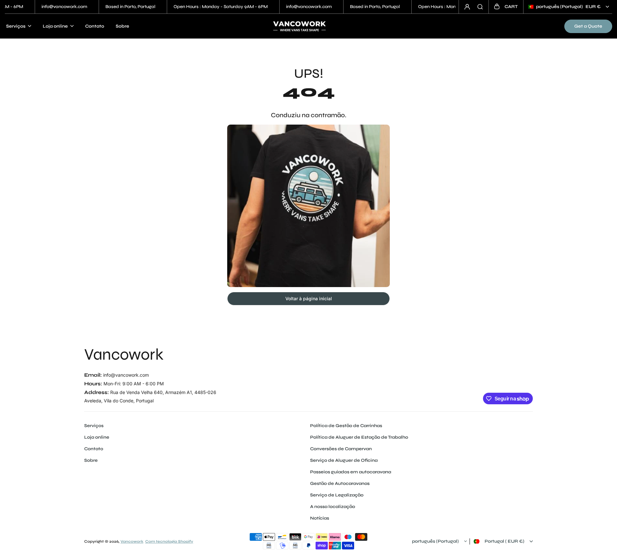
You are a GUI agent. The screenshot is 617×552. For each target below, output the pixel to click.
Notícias (319, 518)
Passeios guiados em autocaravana (350, 472)
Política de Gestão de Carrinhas (346, 425)
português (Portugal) (568, 6)
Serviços (93, 425)
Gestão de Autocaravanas (340, 483)
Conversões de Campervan (341, 448)
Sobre (122, 26)
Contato (94, 26)
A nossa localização (332, 506)
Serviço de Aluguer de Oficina (344, 460)
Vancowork (124, 354)
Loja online (96, 437)
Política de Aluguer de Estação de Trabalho (359, 437)
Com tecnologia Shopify (169, 541)
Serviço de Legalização (336, 495)
